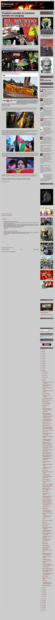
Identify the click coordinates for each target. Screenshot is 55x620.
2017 (42, 365)
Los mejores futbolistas (46, 547)
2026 (42, 349)
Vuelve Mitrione (45, 508)
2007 (42, 609)
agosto (43, 378)
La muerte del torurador (46, 559)
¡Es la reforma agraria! (46, 479)
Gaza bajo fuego (45, 543)
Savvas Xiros (44, 522)
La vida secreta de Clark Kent (47, 398)
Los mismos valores (45, 566)
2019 (42, 361)
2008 (42, 607)
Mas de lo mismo (45, 431)
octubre (43, 375)
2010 (42, 603)
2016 (42, 367)
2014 (42, 370)
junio (43, 587)
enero (43, 596)
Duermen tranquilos (45, 401)
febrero (43, 594)
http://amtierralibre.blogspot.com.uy (46, 314)
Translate (47, 331)
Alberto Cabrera (7, 181)
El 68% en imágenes (45, 545)
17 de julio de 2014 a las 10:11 (12, 221)
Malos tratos (44, 541)
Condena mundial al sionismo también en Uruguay (18, 14)
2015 (42, 368)
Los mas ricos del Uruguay (47, 174)
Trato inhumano (45, 525)
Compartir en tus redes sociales (6, 215)
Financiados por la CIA (46, 425)
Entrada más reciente (5, 249)
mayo (43, 589)
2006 (42, 610)
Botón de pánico (45, 491)
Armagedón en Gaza (45, 393)
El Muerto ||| (7, 4)
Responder (6, 228)
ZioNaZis (43, 518)
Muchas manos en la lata (46, 423)
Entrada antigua (36, 249)
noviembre (44, 373)
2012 (42, 600)
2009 (42, 605)
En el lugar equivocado (47, 127)
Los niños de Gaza (45, 405)
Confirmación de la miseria (46, 445)
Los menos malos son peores (47, 520)
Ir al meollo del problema (46, 403)
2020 (42, 360)
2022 (42, 356)
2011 (42, 602)
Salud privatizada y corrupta (47, 399)
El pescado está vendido (47, 137)
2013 (42, 598)
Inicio (21, 249)
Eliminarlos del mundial (46, 585)
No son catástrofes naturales (47, 568)
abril (43, 591)
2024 (42, 353)
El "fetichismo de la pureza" (47, 98)
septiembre (44, 377)
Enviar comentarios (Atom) (11, 251)
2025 (42, 351)
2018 (42, 363)
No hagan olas (44, 580)
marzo (43, 592)
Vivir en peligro (44, 411)
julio (43, 380)
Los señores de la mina (46, 506)
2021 (42, 358)
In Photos (3, 181)
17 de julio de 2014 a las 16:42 (12, 231)
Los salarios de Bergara (46, 474)
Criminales (44, 406)
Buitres (43, 551)
